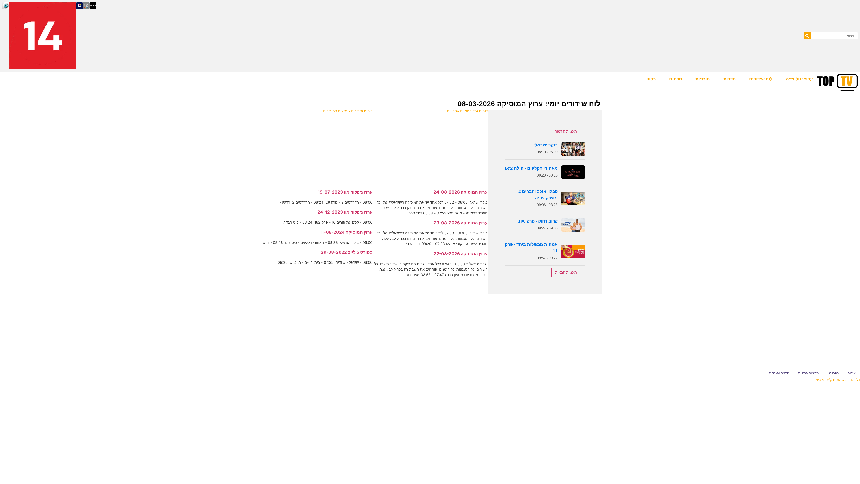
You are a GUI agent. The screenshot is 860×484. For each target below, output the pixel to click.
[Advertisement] (430, 149)
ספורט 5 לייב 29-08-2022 (346, 252)
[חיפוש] (807, 35)
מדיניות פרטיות (808, 373)
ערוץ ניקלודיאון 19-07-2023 (345, 192)
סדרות (729, 79)
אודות (852, 373)
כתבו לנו (833, 373)
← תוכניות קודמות (568, 131)
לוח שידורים (760, 79)
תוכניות (702, 79)
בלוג (651, 79)
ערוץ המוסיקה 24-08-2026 (461, 192)
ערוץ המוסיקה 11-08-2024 (346, 232)
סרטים (675, 79)
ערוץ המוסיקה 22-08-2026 (461, 253)
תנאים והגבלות (779, 373)
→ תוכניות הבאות (568, 272)
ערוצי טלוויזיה (799, 79)
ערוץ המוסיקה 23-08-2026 (461, 222)
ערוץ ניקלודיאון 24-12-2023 (345, 212)
